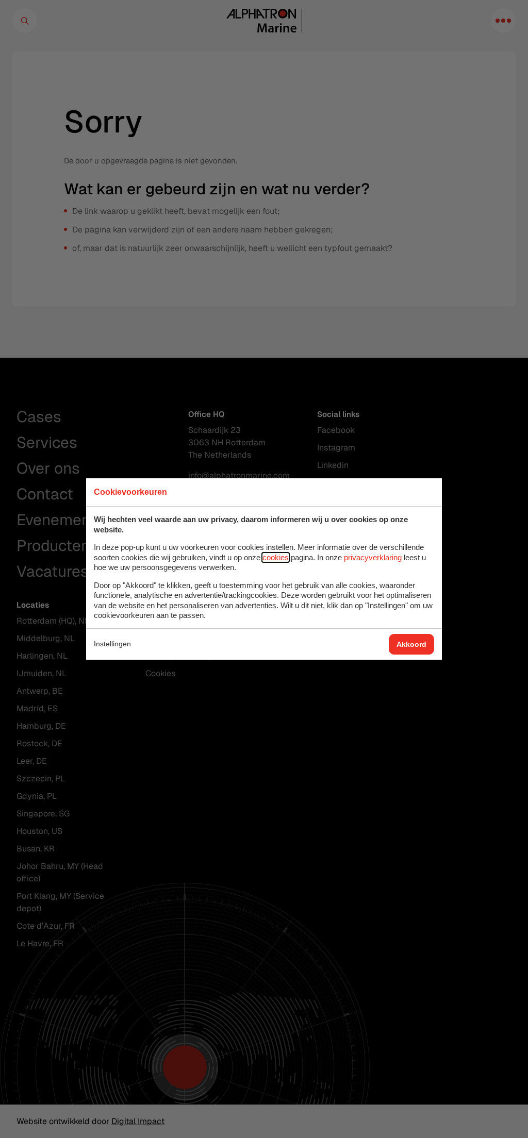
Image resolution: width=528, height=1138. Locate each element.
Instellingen (112, 644)
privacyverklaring (373, 557)
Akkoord (411, 644)
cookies (275, 557)
